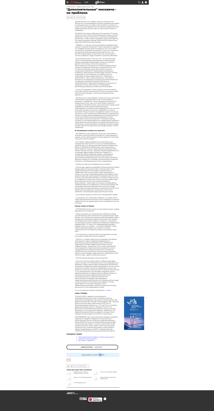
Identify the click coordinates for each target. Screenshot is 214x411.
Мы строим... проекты (85, 340)
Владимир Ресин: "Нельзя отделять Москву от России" (81, 372)
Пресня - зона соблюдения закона (83, 377)
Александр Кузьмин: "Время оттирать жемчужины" (96, 337)
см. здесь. (108, 290)
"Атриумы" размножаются (87, 339)
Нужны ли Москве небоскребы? (108, 372)
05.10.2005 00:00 (71, 6)
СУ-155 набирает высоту (80, 382)
